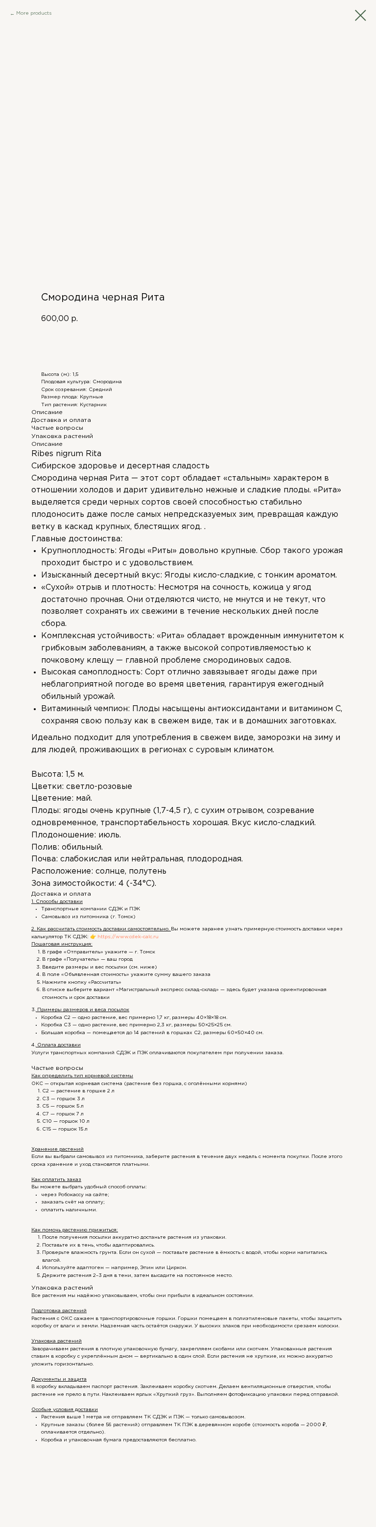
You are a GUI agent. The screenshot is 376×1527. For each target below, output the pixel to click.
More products (33, 13)
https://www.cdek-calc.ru (127, 937)
